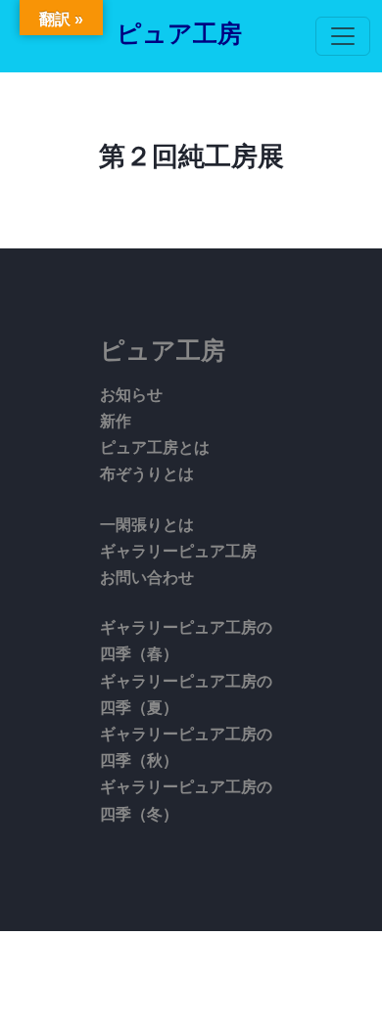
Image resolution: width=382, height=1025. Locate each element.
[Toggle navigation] (342, 36)
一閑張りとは (147, 524)
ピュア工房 (179, 34)
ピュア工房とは (155, 447)
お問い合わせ (147, 577)
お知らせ (131, 394)
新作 (115, 421)
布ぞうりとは (147, 474)
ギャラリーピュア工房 (178, 551)
